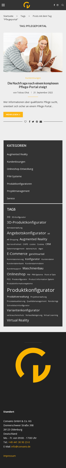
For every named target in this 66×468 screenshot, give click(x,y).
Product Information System (41, 279)
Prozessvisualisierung (16, 301)
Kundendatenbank (15, 263)
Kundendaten (47, 259)
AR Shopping (12, 239)
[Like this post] (25, 121)
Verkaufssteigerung (34, 315)
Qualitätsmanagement (37, 301)
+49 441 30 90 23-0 (19, 442)
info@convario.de (20, 446)
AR (49, 233)
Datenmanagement (15, 248)
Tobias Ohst (23, 92)
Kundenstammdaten (34, 263)
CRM (48, 244)
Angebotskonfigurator (26, 232)
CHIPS (25, 244)
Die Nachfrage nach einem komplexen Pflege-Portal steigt (33, 85)
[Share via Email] (41, 121)
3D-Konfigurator (19, 217)
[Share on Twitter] (33, 121)
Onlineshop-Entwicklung (20, 168)
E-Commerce (17, 253)
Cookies (40, 244)
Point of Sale (50, 274)
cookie (32, 244)
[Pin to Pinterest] (37, 121)
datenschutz (31, 248)
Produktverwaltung (18, 296)
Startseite (8, 16)
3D (8, 217)
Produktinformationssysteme (20, 283)
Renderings (53, 301)
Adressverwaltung (14, 228)
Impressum (9, 455)
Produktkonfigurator (31, 290)
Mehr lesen (12, 114)
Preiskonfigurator (19, 279)
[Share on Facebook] (29, 121)
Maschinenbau (33, 268)
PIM (28, 274)
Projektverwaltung (38, 297)
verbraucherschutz (15, 315)
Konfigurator (32, 259)
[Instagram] (57, 5)
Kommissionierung (15, 259)
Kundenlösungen (33, 78)
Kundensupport (14, 269)
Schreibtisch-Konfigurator (18, 305)
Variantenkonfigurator (23, 310)
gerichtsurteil (36, 254)
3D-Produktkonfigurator (26, 222)
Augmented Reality (17, 154)
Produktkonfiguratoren (19, 183)
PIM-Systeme (14, 176)
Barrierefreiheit (14, 244)
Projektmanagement (18, 191)
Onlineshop (16, 274)
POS (8, 279)
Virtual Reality (18, 320)
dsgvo (40, 248)
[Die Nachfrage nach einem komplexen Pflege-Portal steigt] (33, 52)
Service (11, 198)
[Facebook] (54, 5)
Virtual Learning (51, 315)
